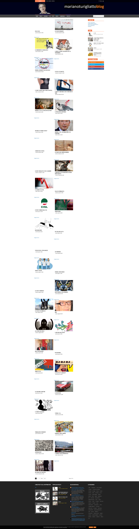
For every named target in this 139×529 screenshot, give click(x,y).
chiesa (101, 504)
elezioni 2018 (91, 509)
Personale (92, 497)
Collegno (90, 489)
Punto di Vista (97, 497)
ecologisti (95, 508)
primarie (90, 516)
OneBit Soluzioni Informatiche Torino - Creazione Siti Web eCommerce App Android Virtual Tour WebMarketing (78, 519)
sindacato (97, 516)
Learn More (91, 527)
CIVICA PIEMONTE (91, 25)
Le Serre (90, 494)
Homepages (62, 16)
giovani (92, 511)
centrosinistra (96, 504)
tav (89, 518)
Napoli (96, 496)
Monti (93, 496)
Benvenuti (73, 513)
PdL (89, 497)
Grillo (93, 492)
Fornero (90, 492)
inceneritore (91, 513)
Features (45, 16)
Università (101, 501)
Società (90, 501)
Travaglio (97, 501)
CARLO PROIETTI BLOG (92, 23)
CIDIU (89, 487)
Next (42, 478)
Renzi (96, 499)
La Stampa (96, 492)
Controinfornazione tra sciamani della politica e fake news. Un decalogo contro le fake (77, 489)
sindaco (102, 516)
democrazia (90, 508)
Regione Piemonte (91, 499)
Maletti (99, 494)
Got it (95, 527)
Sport (57, 16)
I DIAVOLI (89, 26)
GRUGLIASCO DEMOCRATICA (93, 24)
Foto (53, 16)
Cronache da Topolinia (96, 489)
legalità (101, 513)
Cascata (72, 502)
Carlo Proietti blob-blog (75, 494)
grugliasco (96, 511)
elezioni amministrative (98, 509)
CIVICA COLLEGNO (91, 22)
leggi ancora (36, 37)
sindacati (93, 516)
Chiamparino (93, 487)
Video (41, 16)
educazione (100, 508)
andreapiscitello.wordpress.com (77, 501)
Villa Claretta (91, 504)
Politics (68, 16)
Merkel (90, 496)
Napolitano (100, 496)
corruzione (97, 506)
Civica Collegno (99, 487)
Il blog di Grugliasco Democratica (77, 487)
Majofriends (73, 512)
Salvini (99, 499)
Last (44, 478)
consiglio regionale (92, 506)
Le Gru (101, 492)
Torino (93, 501)
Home (37, 16)
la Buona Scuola (96, 513)
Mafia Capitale (94, 494)
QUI (35, 487)
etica (89, 511)
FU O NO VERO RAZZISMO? (75, 507)
